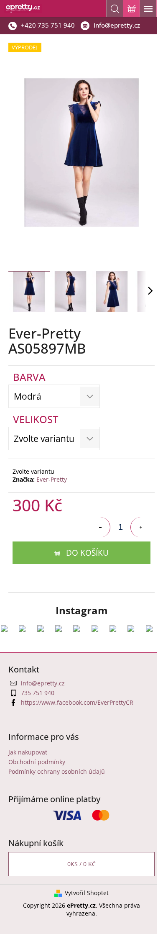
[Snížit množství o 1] (100, 527)
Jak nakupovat (27, 752)
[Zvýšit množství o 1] (140, 527)
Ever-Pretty (51, 479)
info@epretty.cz (117, 25)
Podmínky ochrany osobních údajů (56, 771)
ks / (81, 864)
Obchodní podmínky (36, 762)
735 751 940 (37, 693)
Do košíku (87, 552)
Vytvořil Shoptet (87, 893)
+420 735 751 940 (48, 25)
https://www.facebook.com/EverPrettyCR (77, 702)
